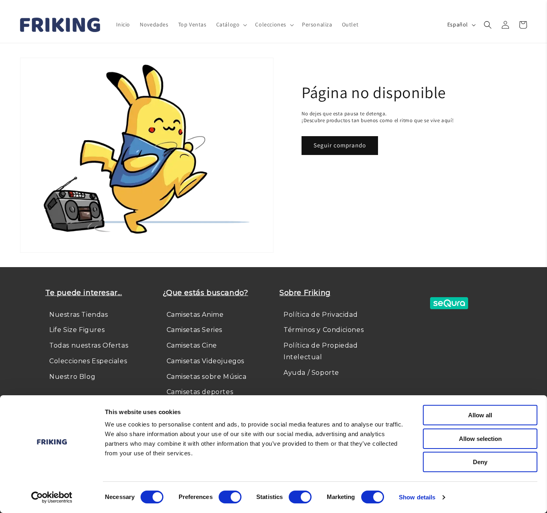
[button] (231, 24)
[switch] (230, 497)
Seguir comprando (340, 145)
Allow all (480, 415)
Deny (480, 462)
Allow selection (480, 438)
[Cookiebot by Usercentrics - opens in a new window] (52, 497)
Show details (417, 497)
